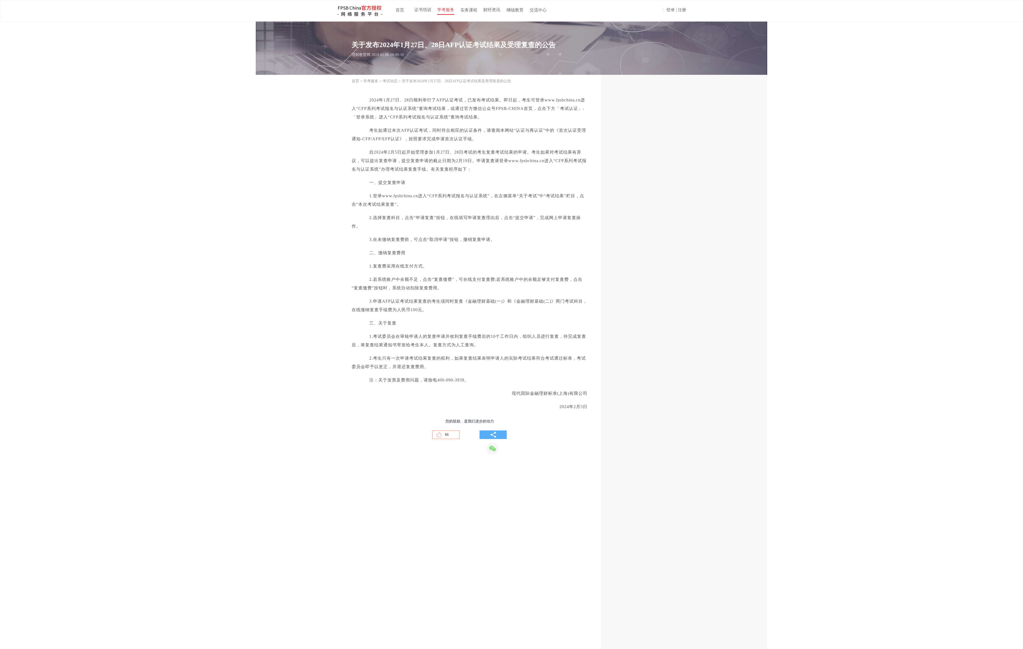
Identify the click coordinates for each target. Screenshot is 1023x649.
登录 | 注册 (676, 10)
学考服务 (445, 9)
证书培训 (422, 9)
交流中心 (538, 10)
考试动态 (390, 81)
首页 (400, 10)
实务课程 (468, 10)
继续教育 (514, 10)
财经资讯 (491, 9)
